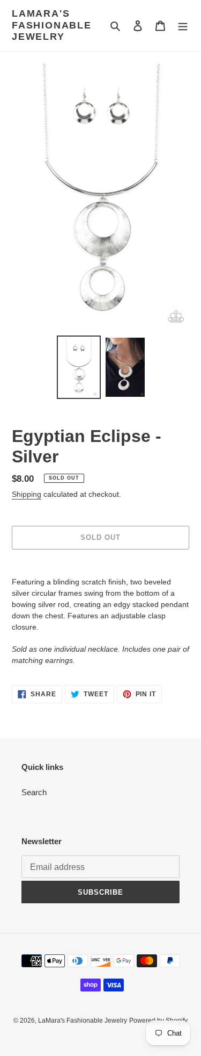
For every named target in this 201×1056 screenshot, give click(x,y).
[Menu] (183, 25)
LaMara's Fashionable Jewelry (52, 25)
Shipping (26, 494)
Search (34, 792)
